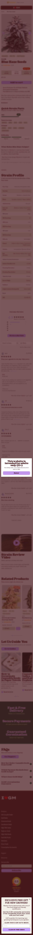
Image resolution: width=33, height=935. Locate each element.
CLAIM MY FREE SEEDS (16, 929)
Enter (16, 473)
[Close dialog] (29, 899)
